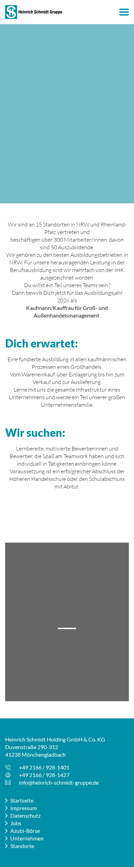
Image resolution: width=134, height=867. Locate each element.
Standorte (22, 846)
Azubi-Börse (25, 830)
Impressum (23, 808)
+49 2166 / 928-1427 (44, 775)
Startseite (21, 800)
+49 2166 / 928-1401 (44, 767)
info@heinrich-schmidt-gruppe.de (59, 782)
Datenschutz (25, 815)
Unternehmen (27, 838)
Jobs (15, 823)
